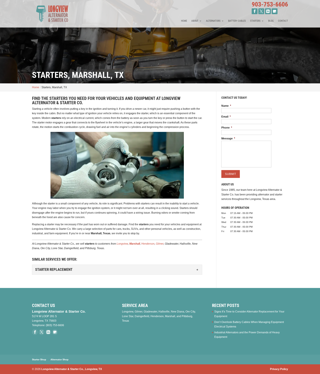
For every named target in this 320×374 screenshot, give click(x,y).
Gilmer (160, 243)
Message (228, 138)
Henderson (147, 243)
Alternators (213, 21)
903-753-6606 (270, 4)
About (194, 21)
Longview (122, 243)
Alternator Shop (59, 359)
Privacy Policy (279, 369)
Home (184, 21)
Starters (255, 21)
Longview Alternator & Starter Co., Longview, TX (71, 369)
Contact (283, 21)
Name (226, 105)
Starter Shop (39, 359)
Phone (226, 127)
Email (226, 116)
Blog (271, 21)
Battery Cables (237, 21)
